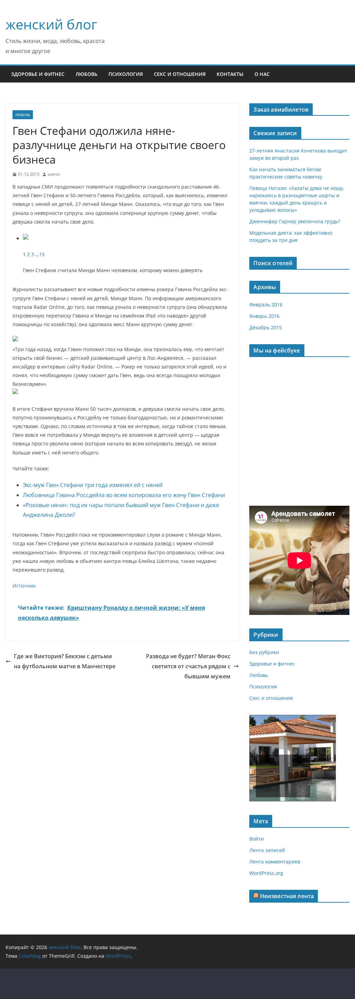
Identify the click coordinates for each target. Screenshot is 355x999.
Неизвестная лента (287, 896)
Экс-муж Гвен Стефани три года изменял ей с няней (93, 485)
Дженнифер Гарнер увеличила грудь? (294, 221)
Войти (256, 838)
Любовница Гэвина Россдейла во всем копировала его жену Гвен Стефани (124, 495)
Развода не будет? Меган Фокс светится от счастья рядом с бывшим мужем (188, 666)
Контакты (230, 74)
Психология (126, 74)
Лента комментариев (274, 861)
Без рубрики (264, 652)
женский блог (51, 24)
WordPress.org (266, 873)
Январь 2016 (264, 316)
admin (54, 174)
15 (42, 254)
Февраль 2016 (266, 304)
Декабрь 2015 (265, 327)
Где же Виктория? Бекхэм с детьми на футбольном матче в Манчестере (64, 661)
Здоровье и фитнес (37, 74)
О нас (262, 74)
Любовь (86, 74)
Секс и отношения (180, 74)
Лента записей (267, 850)
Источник (24, 585)
